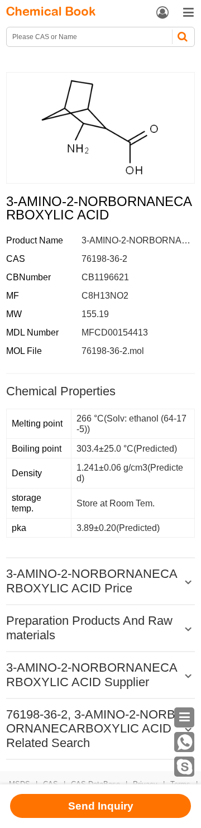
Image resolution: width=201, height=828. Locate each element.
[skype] (184, 767)
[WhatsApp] (184, 742)
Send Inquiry (100, 806)
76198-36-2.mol (113, 351)
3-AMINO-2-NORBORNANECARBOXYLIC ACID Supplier (92, 675)
